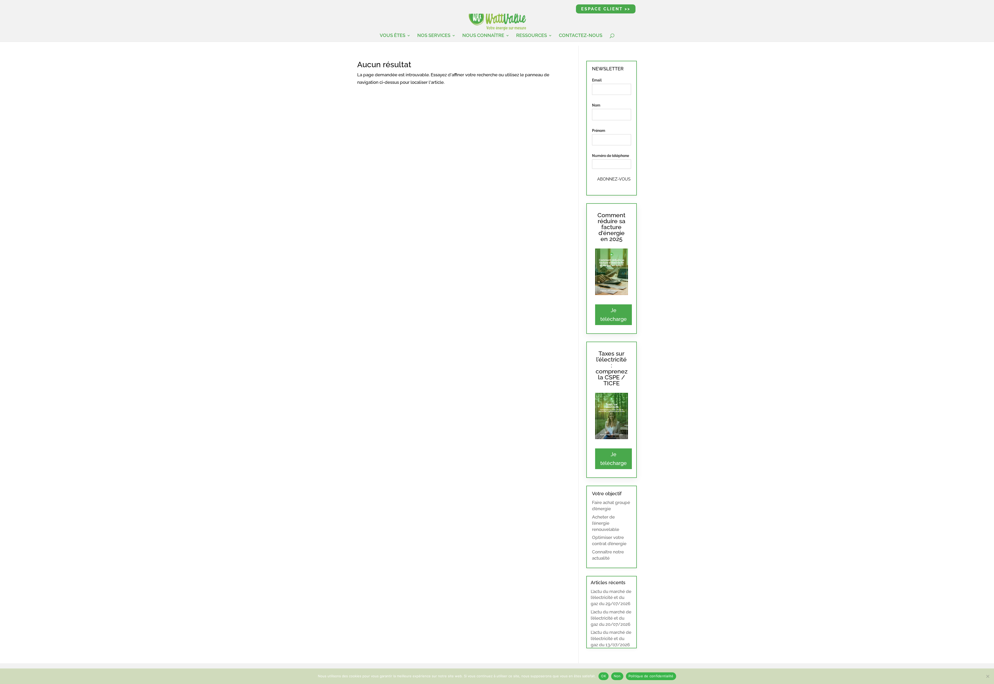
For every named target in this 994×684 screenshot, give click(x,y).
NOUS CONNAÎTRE (483, 36)
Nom (596, 105)
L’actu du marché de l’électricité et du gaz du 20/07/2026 (611, 618)
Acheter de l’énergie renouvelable (605, 523)
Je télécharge (613, 314)
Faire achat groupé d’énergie (611, 505)
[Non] (987, 676)
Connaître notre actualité (608, 555)
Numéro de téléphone (610, 156)
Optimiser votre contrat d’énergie (609, 540)
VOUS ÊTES (392, 36)
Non (617, 676)
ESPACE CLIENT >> (605, 8)
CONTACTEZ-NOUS (580, 36)
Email (597, 80)
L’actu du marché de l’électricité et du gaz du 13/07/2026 (611, 638)
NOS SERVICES (433, 36)
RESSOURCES (531, 36)
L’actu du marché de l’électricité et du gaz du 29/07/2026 (611, 597)
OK (603, 676)
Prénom (598, 131)
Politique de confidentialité (651, 676)
